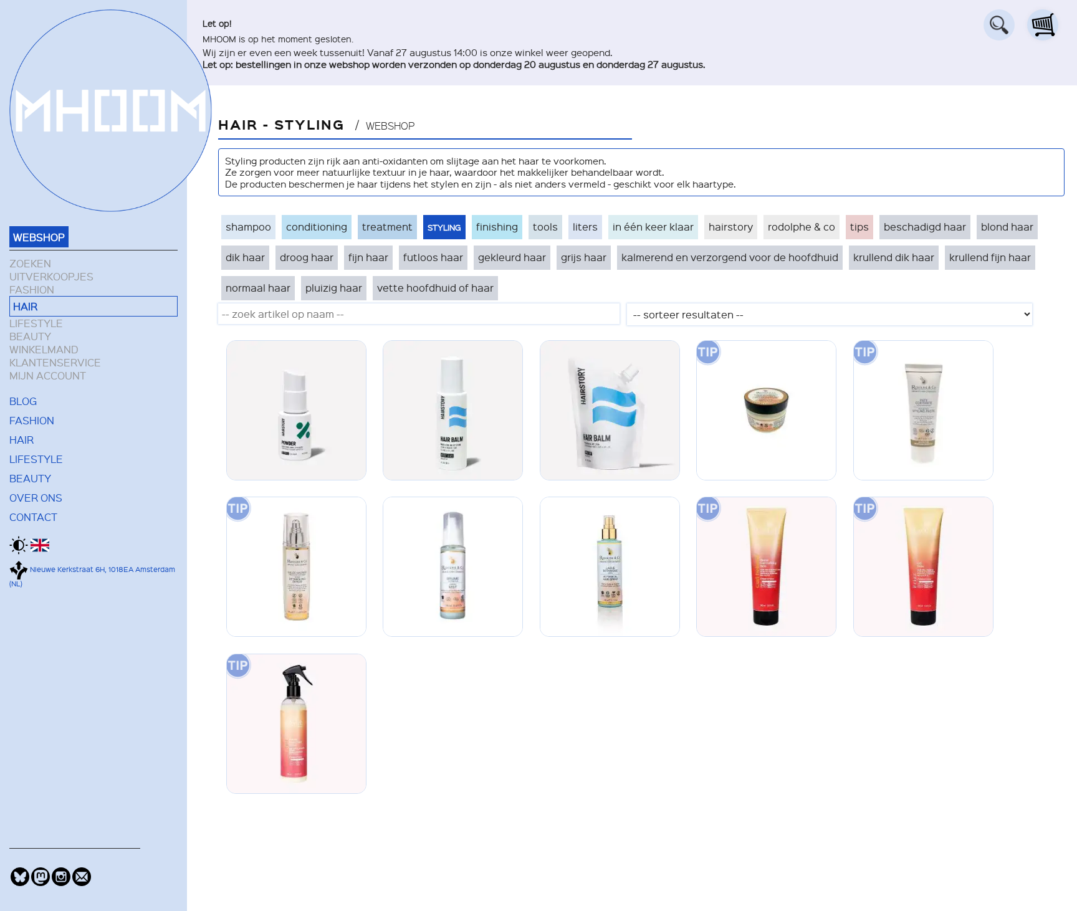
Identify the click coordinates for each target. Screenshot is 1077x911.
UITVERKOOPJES (51, 276)
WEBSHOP (39, 237)
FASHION (31, 289)
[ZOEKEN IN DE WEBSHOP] (999, 25)
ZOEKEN (30, 263)
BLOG (23, 401)
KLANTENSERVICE (55, 362)
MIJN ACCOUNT (47, 375)
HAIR (25, 306)
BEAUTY (30, 336)
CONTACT (33, 516)
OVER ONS (35, 497)
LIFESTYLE (36, 323)
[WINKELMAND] (1042, 25)
